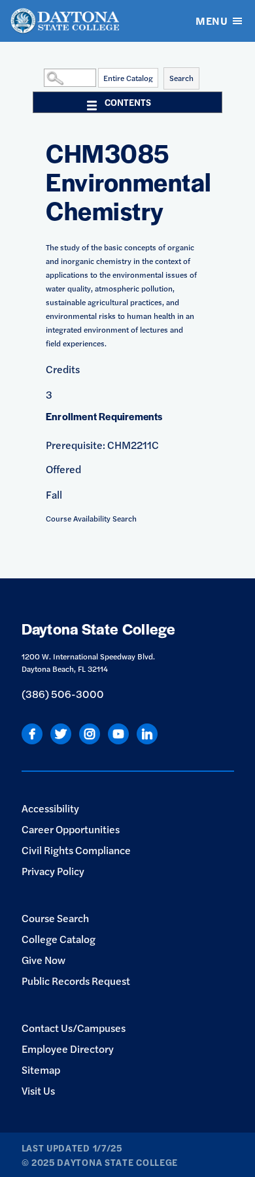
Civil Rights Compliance (76, 849)
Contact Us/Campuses (74, 1027)
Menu (212, 20)
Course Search (55, 917)
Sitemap (41, 1069)
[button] (40, 77)
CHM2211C (133, 444)
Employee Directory (68, 1048)
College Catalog (58, 938)
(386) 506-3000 (63, 693)
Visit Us (38, 1090)
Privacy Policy (53, 870)
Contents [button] (128, 101)
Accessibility (50, 808)
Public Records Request (76, 980)
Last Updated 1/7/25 (72, 1147)
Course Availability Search (91, 518)
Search (181, 78)
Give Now (43, 959)
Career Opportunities (71, 829)
